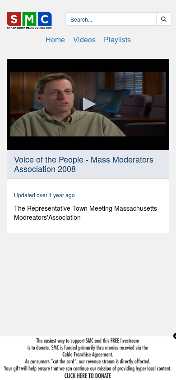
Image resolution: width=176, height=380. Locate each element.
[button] (88, 104)
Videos (84, 39)
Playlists (117, 39)
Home (55, 39)
